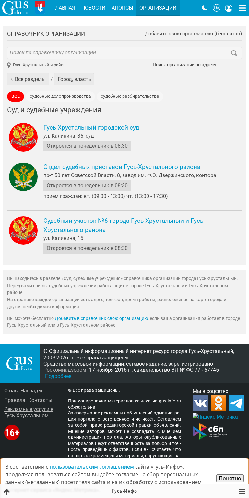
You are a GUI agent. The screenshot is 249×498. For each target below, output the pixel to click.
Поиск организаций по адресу (184, 65)
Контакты (40, 400)
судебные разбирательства (130, 96)
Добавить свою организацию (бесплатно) (193, 34)
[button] (28, 79)
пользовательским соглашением (92, 466)
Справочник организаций (46, 33)
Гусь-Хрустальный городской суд (91, 127)
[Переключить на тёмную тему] (204, 8)
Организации (157, 8)
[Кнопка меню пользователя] (229, 8)
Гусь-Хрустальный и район (39, 64)
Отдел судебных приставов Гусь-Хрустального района (121, 167)
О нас (11, 391)
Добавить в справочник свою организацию (101, 318)
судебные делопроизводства (60, 96)
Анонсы (122, 8)
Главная (64, 8)
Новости (93, 8)
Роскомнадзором (64, 370)
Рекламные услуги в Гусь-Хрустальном (28, 412)
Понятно (230, 478)
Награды (31, 391)
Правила (14, 400)
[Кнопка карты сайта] (242, 8)
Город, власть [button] (74, 79)
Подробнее (58, 376)
